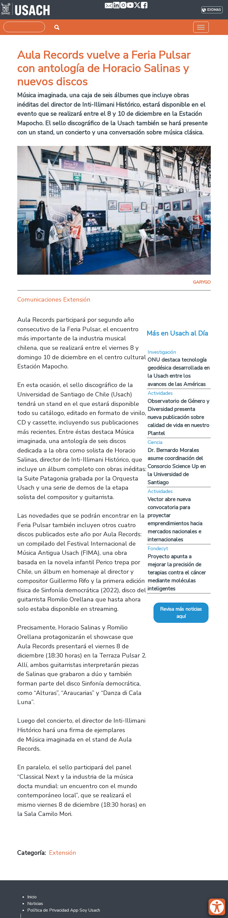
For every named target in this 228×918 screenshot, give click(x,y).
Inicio (32, 897)
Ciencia (155, 442)
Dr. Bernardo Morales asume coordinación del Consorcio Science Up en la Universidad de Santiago (177, 466)
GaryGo (202, 282)
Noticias (35, 904)
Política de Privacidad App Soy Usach (63, 910)
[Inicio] (25, 9)
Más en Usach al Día (177, 333)
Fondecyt (158, 548)
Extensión (62, 852)
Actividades (160, 393)
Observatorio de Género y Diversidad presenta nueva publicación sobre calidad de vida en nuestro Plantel (178, 417)
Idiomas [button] (214, 10)
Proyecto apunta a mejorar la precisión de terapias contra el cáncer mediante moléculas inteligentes (177, 572)
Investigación (162, 352)
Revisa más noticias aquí (181, 612)
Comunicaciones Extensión (53, 299)
